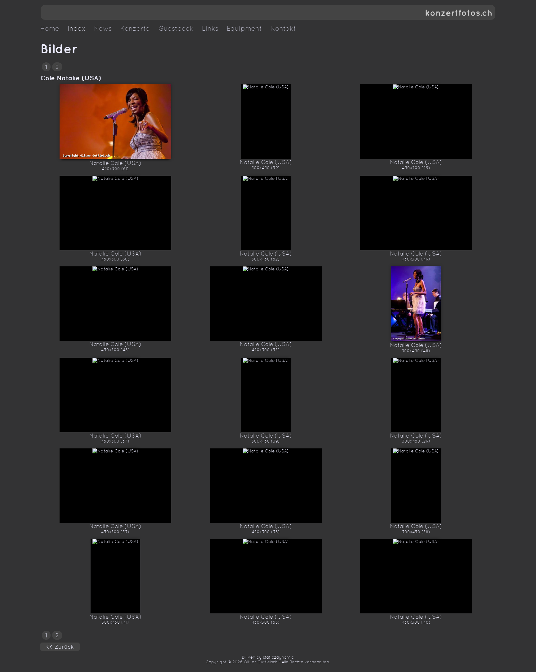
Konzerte (135, 28)
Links (210, 28)
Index (77, 28)
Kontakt (283, 28)
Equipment (244, 28)
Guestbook (176, 28)
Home (49, 28)
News (103, 28)
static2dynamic (278, 657)
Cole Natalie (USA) (70, 78)
